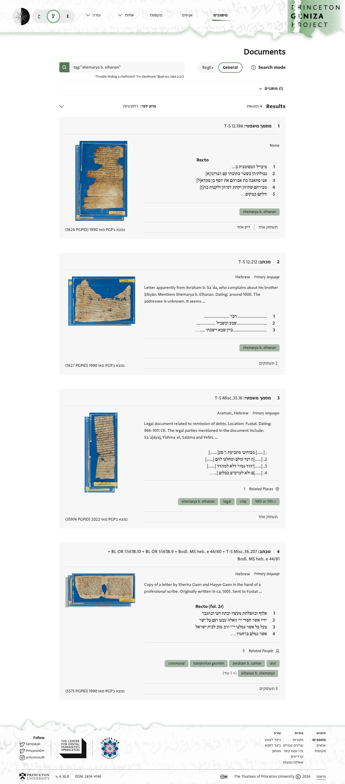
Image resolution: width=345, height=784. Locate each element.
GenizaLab (33, 744)
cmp (243, 501)
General (230, 67)
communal (176, 663)
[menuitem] (228, 17)
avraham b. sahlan (247, 663)
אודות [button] (129, 15)
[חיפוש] (64, 67)
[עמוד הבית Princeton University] (34, 776)
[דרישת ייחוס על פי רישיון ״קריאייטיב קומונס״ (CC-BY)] (224, 777)
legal (227, 501)
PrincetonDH (35, 751)
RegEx (208, 67)
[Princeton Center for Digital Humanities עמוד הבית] (68, 748)
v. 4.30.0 (62, 776)
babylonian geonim (208, 663)
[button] (316, 19)
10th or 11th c (265, 501)
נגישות (321, 776)
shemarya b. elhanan (259, 211)
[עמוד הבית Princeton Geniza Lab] (105, 748)
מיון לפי (148, 106)
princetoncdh (35, 757)
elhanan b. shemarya (258, 673)
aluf (273, 663)
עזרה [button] (97, 15)
